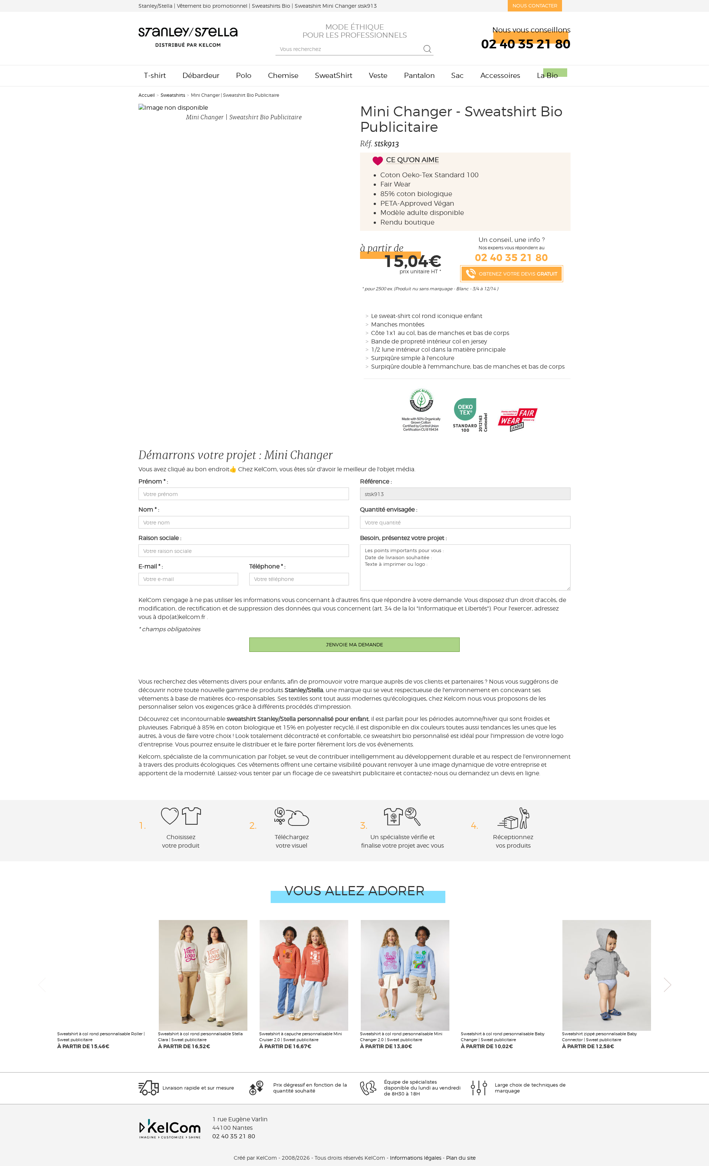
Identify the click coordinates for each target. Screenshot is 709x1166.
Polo (243, 75)
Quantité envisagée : (388, 509)
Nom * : (148, 509)
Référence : (376, 481)
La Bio (547, 75)
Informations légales (415, 1158)
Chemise (283, 75)
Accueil (146, 95)
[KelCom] (188, 38)
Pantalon (419, 75)
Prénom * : (153, 481)
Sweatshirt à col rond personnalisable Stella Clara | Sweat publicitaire (200, 1036)
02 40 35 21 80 (233, 1136)
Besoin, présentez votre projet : (403, 537)
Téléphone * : (267, 566)
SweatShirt (333, 75)
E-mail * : (150, 566)
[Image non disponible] (243, 108)
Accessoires (500, 75)
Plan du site (461, 1158)
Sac (457, 75)
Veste (378, 75)
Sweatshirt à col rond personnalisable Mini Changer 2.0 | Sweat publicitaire (401, 1036)
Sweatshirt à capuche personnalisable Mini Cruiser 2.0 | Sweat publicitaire (300, 1036)
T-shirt (155, 75)
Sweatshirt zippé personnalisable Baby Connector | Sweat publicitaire (599, 1036)
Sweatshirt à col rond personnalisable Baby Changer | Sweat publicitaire (503, 1036)
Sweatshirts (173, 95)
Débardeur (200, 75)
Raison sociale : (159, 537)
